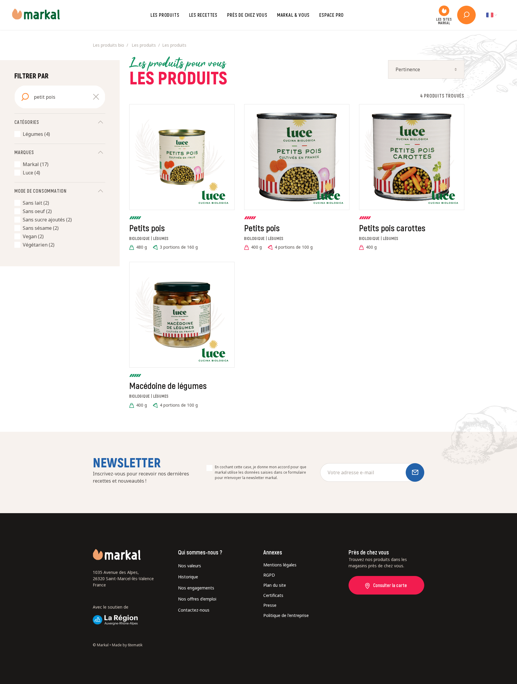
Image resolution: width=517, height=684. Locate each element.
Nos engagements (196, 588)
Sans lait (36, 203)
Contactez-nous (193, 610)
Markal (35, 164)
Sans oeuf (37, 211)
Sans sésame (41, 228)
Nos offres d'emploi (197, 599)
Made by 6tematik (127, 644)
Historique (188, 577)
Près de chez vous (247, 15)
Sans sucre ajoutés (47, 219)
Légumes (36, 134)
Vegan (33, 236)
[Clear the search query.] (96, 97)
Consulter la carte (390, 585)
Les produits (165, 15)
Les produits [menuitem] (144, 45)
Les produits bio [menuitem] (108, 45)
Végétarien (38, 244)
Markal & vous (293, 15)
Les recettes (203, 15)
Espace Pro (331, 15)
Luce (31, 172)
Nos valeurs (189, 566)
